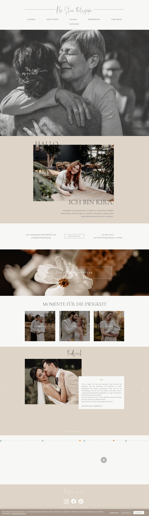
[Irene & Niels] (70, 431)
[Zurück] (6, 391)
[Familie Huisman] (74, 431)
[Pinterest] (81, 501)
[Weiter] (143, 391)
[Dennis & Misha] (78, 431)
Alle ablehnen (126, 513)
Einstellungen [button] (114, 513)
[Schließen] (146, 512)
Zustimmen (138, 513)
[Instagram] (66, 501)
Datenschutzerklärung (19, 513)
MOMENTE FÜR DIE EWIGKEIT (74, 304)
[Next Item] (145, 460)
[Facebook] (73, 501)
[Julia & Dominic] (76, 431)
